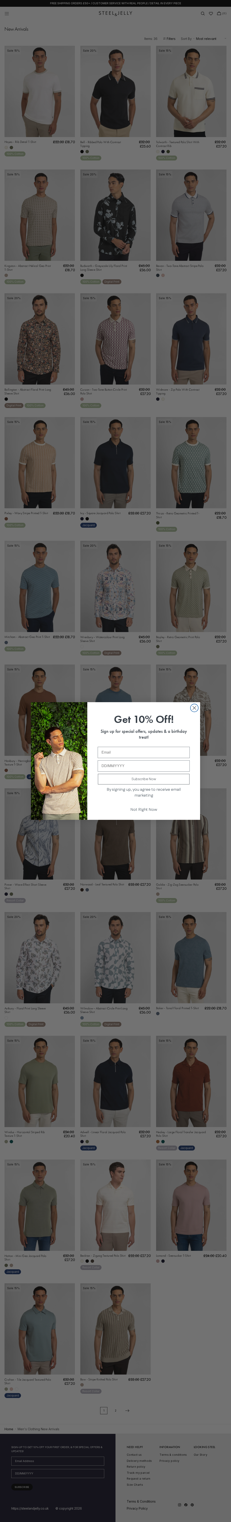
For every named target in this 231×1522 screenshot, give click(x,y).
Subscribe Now (144, 779)
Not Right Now (143, 810)
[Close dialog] (194, 708)
